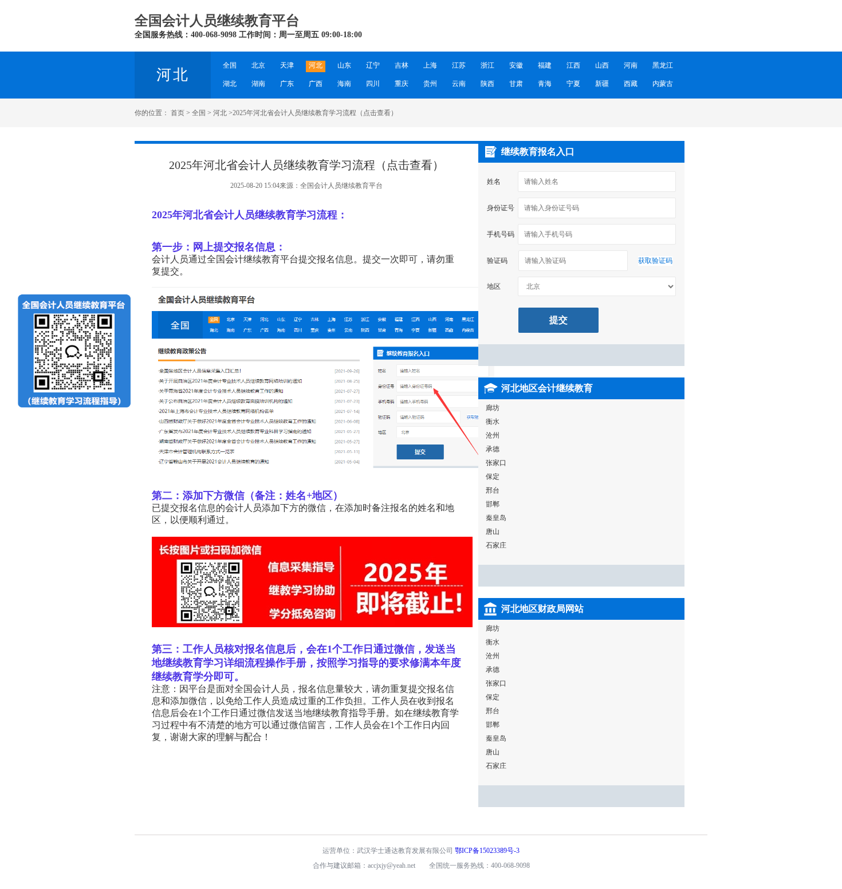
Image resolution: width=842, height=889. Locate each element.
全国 (199, 113)
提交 (558, 320)
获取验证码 (655, 261)
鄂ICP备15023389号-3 (487, 851)
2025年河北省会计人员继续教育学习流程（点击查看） (315, 113)
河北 (220, 113)
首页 (177, 113)
